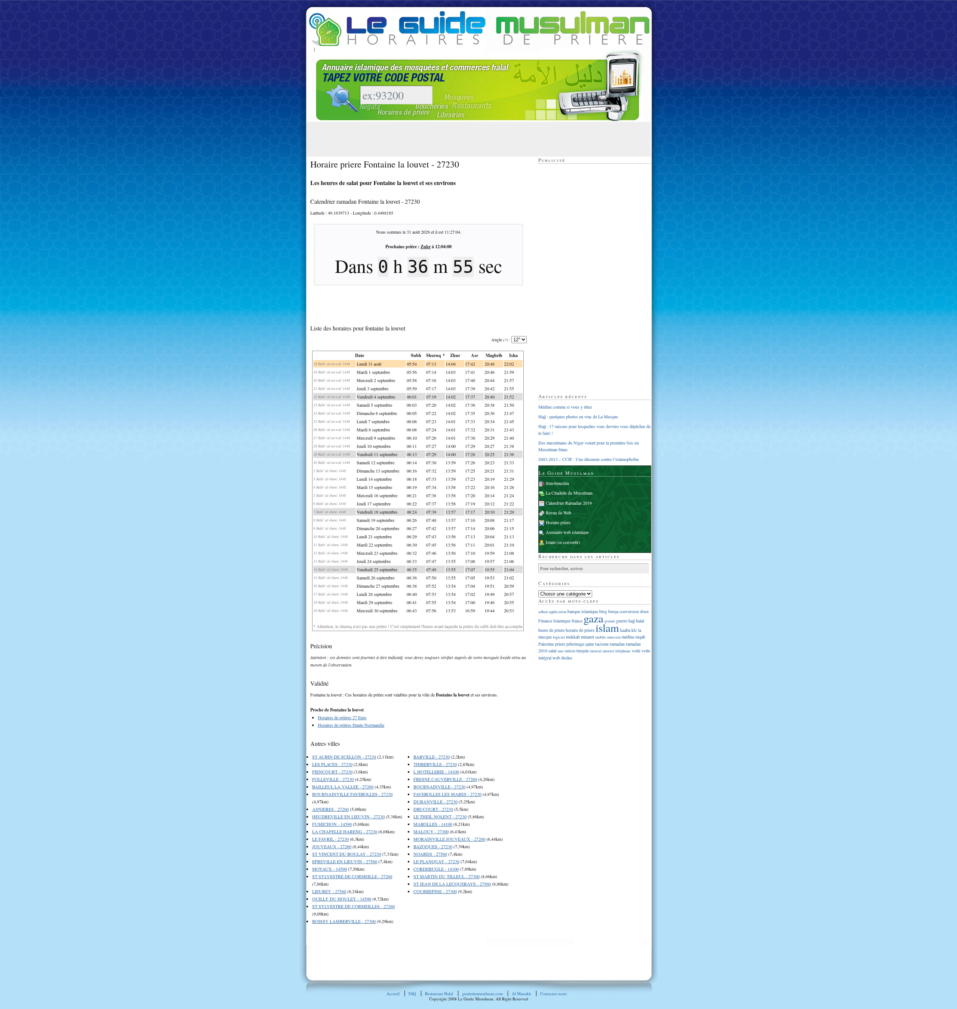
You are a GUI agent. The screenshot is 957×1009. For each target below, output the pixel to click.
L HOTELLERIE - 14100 (436, 772)
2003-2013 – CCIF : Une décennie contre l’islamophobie (588, 459)
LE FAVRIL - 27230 (330, 839)
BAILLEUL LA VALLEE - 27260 (342, 787)
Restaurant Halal (439, 993)
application (557, 611)
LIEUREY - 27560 (329, 891)
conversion (629, 611)
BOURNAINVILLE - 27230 (439, 787)
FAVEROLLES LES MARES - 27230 (447, 794)
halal (640, 621)
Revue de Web (558, 513)
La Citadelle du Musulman (569, 493)
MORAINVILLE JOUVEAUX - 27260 (449, 839)
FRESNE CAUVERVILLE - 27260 (445, 779)
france (577, 621)
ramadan (617, 644)
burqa (613, 611)
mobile (600, 637)
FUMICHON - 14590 (332, 824)
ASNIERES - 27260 (330, 809)
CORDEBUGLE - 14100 (436, 869)
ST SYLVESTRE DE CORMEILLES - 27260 (353, 906)
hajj (631, 621)
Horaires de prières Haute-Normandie (351, 725)
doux (644, 611)
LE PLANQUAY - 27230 (436, 861)
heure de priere (551, 630)
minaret (587, 637)
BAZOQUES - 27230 (432, 846)
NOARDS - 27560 (430, 854)
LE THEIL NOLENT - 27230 (440, 816)
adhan (543, 611)
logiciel (559, 637)
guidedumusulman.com (482, 993)
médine (628, 637)
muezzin (614, 637)
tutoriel (608, 650)
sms (560, 650)
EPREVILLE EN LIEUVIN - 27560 (344, 861)
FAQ (412, 993)
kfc (634, 630)
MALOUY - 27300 (431, 831)
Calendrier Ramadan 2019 (569, 503)
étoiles (566, 658)
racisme (602, 644)
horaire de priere (580, 630)
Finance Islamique (554, 621)
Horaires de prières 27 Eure (342, 717)
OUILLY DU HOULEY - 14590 (341, 899)
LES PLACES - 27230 (332, 764)
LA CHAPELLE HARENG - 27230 (344, 831)
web (556, 658)
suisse (569, 650)
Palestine (546, 644)
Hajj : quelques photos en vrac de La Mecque (578, 416)
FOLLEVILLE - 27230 (333, 779)
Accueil (393, 993)
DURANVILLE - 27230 (435, 802)
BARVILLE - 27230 (431, 757)
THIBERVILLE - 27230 (435, 764)
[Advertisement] (446, 139)
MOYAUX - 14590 (329, 869)
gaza (593, 618)
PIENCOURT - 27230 (332, 772)
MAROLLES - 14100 (432, 824)
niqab (640, 637)
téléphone (623, 650)
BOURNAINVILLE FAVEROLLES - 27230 (352, 794)
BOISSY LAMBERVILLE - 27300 (344, 921)
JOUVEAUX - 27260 (331, 846)
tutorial (595, 650)
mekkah (573, 637)
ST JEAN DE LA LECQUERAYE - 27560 (452, 884)
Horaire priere (558, 522)
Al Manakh (521, 993)
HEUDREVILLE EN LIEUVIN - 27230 (348, 816)
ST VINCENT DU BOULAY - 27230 (346, 854)
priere (560, 644)
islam (607, 627)
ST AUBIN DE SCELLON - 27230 (344, 757)
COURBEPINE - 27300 (435, 891)
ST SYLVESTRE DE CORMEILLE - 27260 (352, 876)
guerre (621, 621)
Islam (551, 542)
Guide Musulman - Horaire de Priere (479, 28)
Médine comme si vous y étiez (565, 407)
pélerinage (575, 644)
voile (636, 650)
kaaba (625, 630)
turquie (582, 650)
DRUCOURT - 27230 (433, 809)
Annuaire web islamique (567, 532)
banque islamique (582, 611)
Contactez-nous (553, 993)
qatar (589, 644)
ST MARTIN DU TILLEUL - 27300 (446, 876)
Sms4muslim (557, 483)
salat (552, 650)
